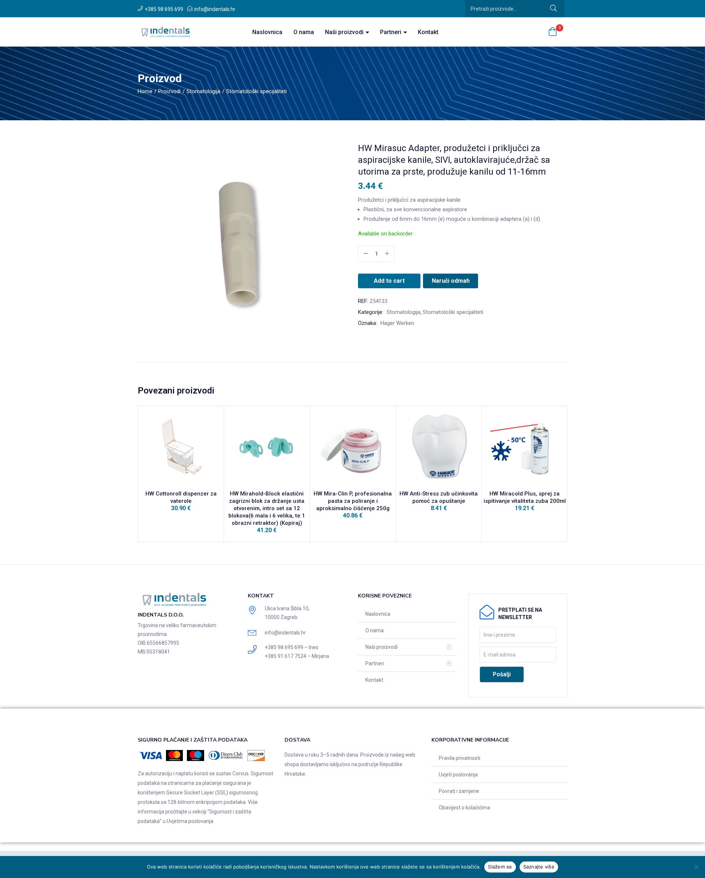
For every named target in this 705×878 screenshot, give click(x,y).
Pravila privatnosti (459, 758)
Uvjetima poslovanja (190, 821)
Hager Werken (397, 323)
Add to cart (389, 280)
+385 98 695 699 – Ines (291, 647)
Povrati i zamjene (459, 791)
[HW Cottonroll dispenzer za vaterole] (181, 449)
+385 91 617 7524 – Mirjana (297, 656)
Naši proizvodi (345, 32)
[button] (552, 32)
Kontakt (428, 32)
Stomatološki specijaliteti (256, 91)
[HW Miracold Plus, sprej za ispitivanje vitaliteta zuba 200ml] (524, 449)
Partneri (391, 32)
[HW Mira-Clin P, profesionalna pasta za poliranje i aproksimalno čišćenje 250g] (353, 449)
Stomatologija (203, 91)
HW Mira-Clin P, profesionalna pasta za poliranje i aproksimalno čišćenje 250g (353, 501)
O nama (303, 32)
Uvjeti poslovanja (458, 775)
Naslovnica (267, 32)
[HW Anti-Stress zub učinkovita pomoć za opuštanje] (439, 449)
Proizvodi (169, 91)
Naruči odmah (451, 280)
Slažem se (500, 867)
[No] (695, 867)
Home (145, 91)
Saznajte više (538, 867)
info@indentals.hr (214, 9)
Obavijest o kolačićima (464, 808)
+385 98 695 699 (164, 9)
